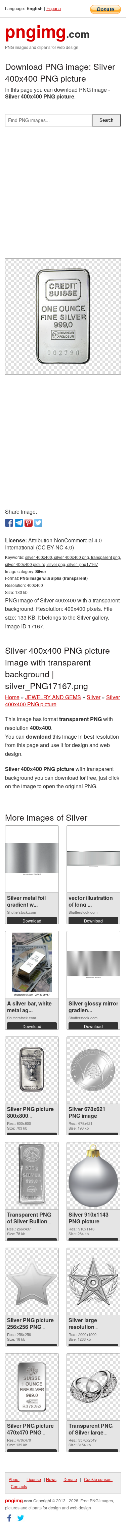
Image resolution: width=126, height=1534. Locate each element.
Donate (70, 1479)
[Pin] (29, 523)
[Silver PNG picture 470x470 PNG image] (32, 1387)
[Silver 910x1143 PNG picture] (93, 1175)
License (34, 1479)
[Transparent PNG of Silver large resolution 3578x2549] (93, 1386)
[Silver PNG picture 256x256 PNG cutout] (32, 1281)
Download (32, 921)
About (14, 1479)
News (51, 1479)
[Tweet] (38, 523)
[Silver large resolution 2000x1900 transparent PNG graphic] (93, 1281)
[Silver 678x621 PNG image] (93, 1070)
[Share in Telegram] (19, 523)
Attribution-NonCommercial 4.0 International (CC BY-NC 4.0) (53, 543)
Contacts (19, 1486)
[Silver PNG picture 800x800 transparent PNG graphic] (32, 1070)
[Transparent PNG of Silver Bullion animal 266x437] (32, 1176)
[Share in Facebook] (9, 523)
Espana (53, 8)
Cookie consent (98, 1479)
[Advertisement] (63, 195)
